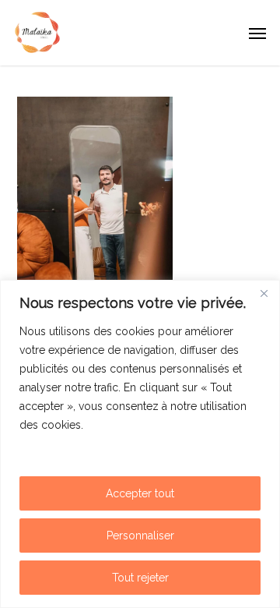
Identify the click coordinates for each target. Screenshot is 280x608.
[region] (140, 444)
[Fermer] (263, 293)
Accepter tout (140, 493)
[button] (257, 33)
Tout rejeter (140, 577)
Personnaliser (140, 535)
